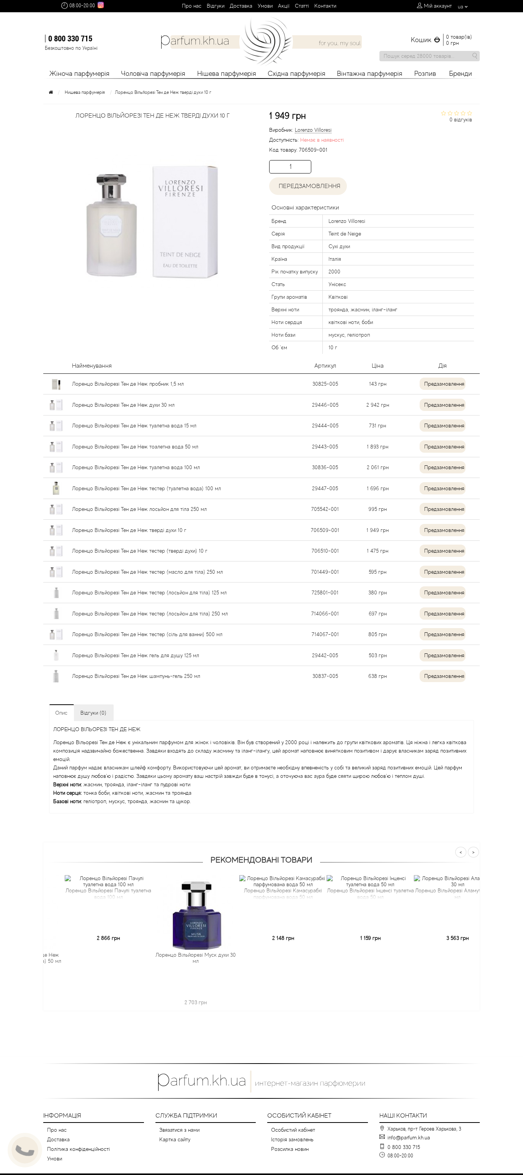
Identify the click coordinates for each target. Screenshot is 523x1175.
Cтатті (302, 6)
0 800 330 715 (70, 38)
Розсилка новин (290, 1149)
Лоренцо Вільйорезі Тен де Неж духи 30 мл (123, 405)
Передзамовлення (308, 186)
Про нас (191, 6)
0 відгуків (460, 119)
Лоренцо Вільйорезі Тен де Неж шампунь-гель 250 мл (136, 676)
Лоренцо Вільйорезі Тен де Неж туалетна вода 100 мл (136, 467)
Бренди (460, 73)
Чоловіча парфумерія (153, 73)
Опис (61, 713)
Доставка (241, 6)
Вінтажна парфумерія (369, 73)
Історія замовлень (292, 1139)
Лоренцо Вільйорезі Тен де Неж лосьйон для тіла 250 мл (139, 509)
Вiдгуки (215, 6)
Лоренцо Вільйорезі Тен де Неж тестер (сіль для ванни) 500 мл (147, 634)
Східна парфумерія (296, 73)
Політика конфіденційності (78, 1149)
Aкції (283, 6)
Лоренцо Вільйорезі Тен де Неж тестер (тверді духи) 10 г (140, 551)
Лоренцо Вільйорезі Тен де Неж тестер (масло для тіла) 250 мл (147, 572)
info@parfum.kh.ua (408, 1137)
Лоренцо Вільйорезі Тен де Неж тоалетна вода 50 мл (135, 446)
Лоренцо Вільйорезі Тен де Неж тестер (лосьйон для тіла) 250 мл (150, 613)
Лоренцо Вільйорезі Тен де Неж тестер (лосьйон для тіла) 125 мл (149, 592)
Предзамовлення (444, 384)
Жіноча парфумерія (79, 73)
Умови (265, 6)
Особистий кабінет (293, 1130)
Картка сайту (174, 1139)
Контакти (325, 6)
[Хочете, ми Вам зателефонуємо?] (25, 1150)
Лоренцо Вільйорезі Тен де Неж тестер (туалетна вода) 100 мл (146, 488)
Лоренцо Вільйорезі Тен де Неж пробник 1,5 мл (128, 384)
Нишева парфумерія (85, 92)
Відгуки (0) (93, 713)
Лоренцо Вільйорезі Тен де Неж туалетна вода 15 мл (134, 425)
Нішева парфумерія (226, 73)
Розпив (425, 73)
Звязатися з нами (179, 1130)
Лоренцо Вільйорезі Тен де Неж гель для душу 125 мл (135, 655)
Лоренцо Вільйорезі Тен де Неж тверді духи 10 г (129, 530)
